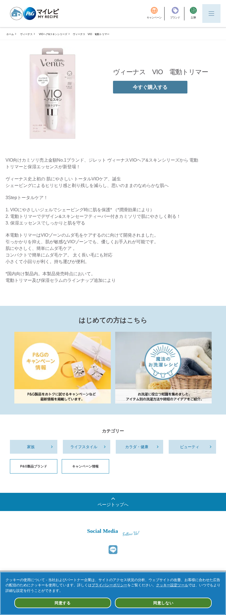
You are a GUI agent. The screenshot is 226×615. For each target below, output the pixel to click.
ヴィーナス (26, 34)
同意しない (163, 603)
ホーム (10, 34)
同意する (63, 603)
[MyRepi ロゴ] (34, 13)
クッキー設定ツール (172, 585)
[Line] (113, 549)
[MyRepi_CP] (62, 367)
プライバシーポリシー (109, 585)
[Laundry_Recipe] (163, 367)
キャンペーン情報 (85, 466)
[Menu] (211, 13)
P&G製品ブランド (33, 466)
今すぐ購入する (150, 87)
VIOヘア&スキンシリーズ (53, 34)
